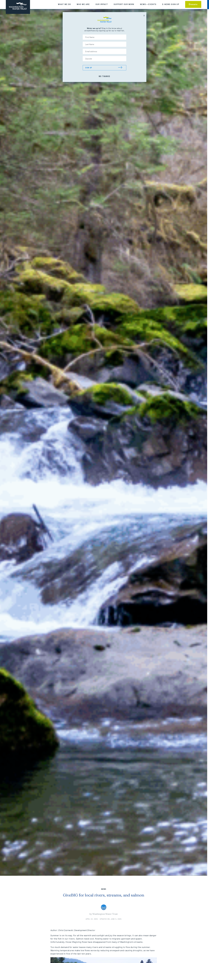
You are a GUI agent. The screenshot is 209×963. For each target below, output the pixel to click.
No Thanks (104, 76)
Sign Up (88, 68)
